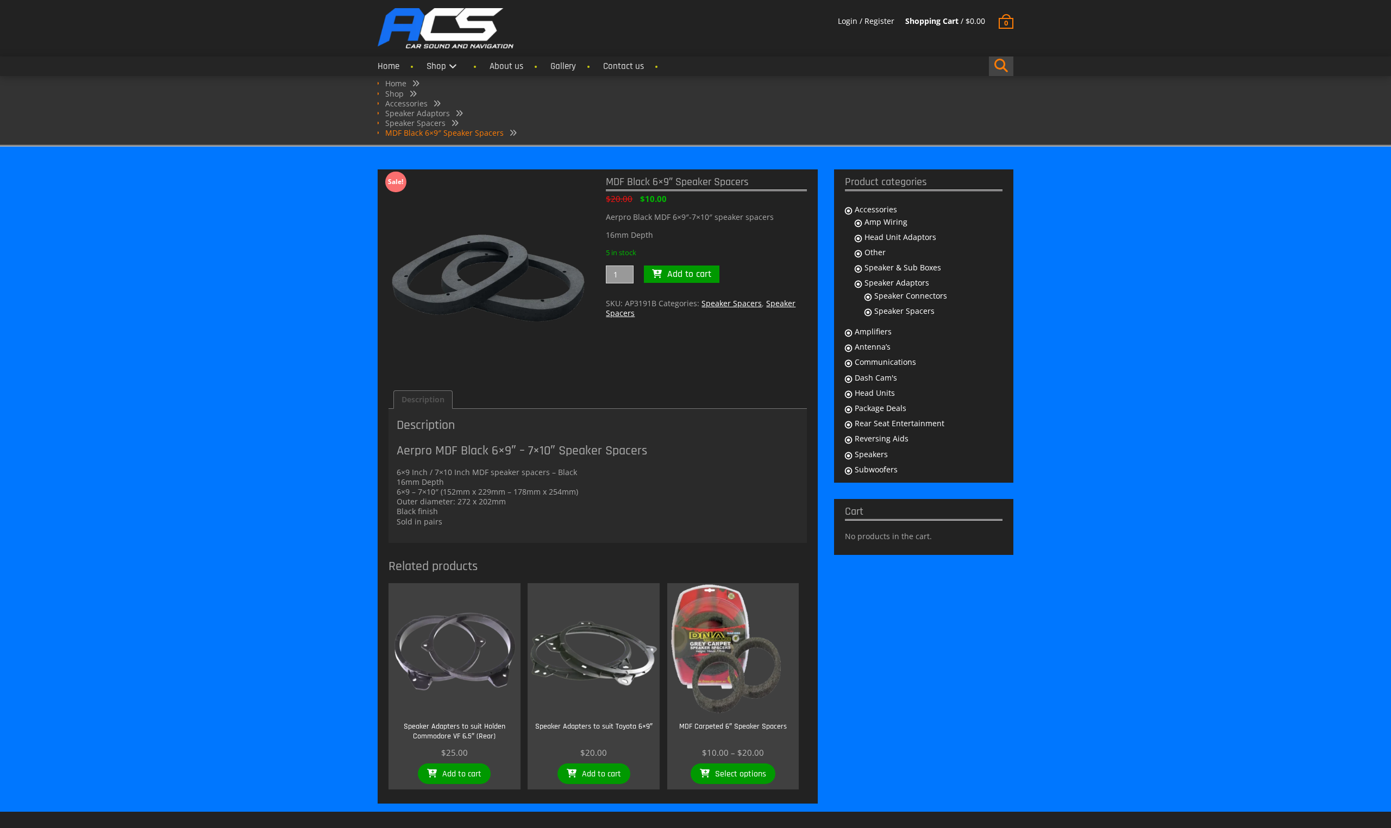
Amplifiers (873, 331)
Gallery (563, 66)
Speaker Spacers (415, 123)
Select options (740, 774)
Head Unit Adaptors (900, 237)
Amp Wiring (885, 222)
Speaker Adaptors (417, 113)
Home (388, 66)
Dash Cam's (876, 377)
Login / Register (866, 21)
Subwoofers (876, 469)
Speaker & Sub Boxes (902, 267)
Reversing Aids (881, 438)
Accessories (406, 103)
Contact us (623, 66)
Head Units (875, 393)
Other (875, 252)
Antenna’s (873, 347)
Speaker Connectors (910, 295)
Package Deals (880, 408)
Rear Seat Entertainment (899, 423)
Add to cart (689, 274)
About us (506, 66)
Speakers (871, 454)
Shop (436, 66)
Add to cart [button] (461, 774)
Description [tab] (423, 399)
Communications (885, 362)
